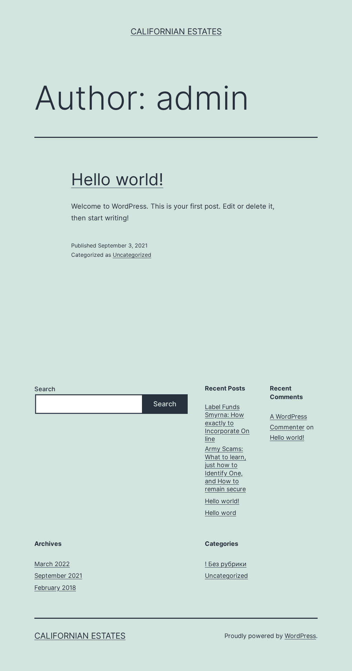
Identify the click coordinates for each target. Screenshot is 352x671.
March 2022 (52, 564)
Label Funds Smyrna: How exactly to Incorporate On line (227, 423)
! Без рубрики (225, 564)
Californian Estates (176, 31)
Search (44, 389)
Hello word (220, 512)
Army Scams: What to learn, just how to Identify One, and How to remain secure (225, 469)
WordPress (300, 635)
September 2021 (58, 575)
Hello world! (117, 179)
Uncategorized (132, 254)
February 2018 (55, 587)
